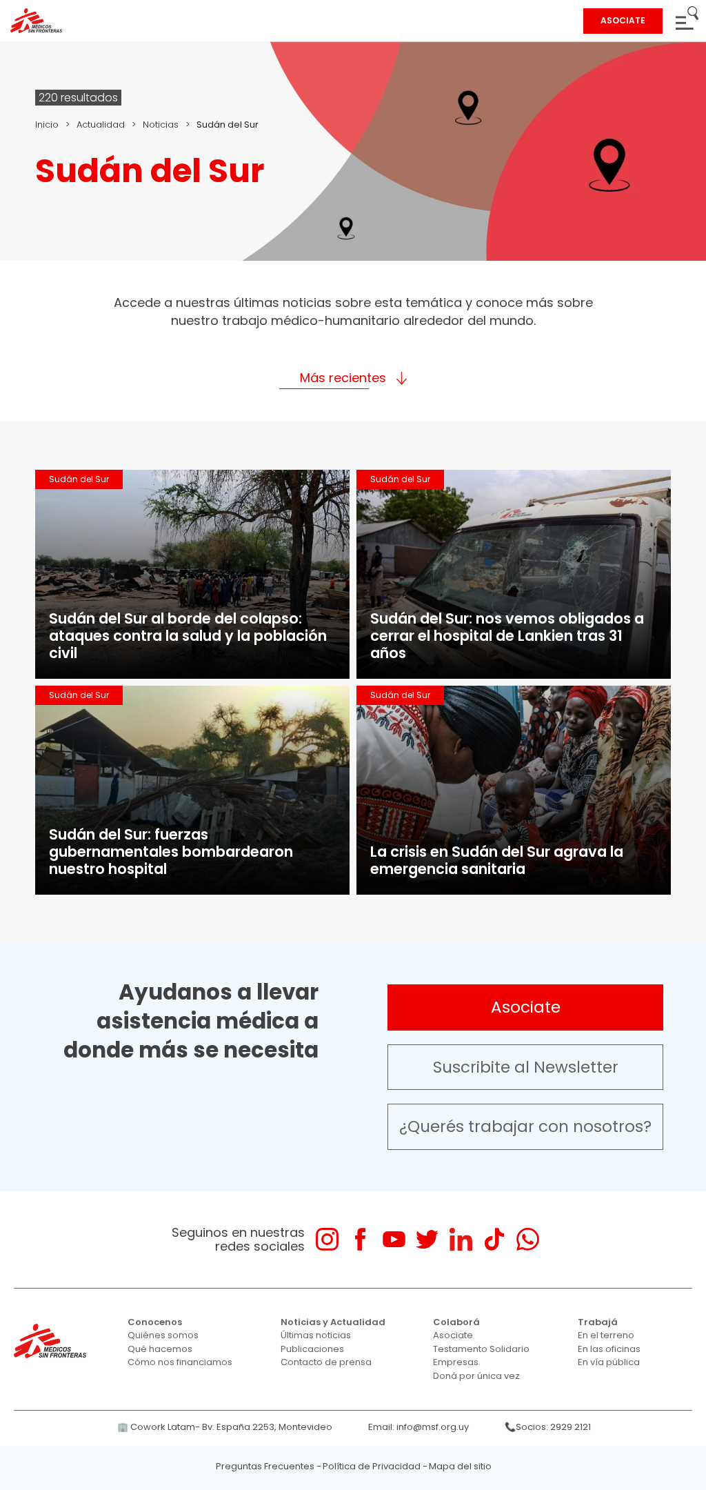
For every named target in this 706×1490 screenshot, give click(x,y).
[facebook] (360, 1239)
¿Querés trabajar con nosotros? (525, 1126)
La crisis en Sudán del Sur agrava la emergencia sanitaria (496, 860)
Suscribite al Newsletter (525, 1067)
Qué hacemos (160, 1348)
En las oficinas (609, 1348)
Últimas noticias (316, 1335)
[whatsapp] (527, 1239)
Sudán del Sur (79, 479)
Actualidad (101, 124)
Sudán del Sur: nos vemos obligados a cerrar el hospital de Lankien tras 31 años (507, 635)
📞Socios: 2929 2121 (548, 1426)
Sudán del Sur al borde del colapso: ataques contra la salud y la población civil (188, 635)
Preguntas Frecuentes (265, 1466)
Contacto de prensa (326, 1362)
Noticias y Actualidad (333, 1322)
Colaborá (456, 1322)
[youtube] (394, 1239)
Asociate (526, 1007)
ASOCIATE (623, 20)
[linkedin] (461, 1239)
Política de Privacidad (372, 1466)
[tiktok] (494, 1239)
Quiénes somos (163, 1335)
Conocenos (155, 1322)
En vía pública (609, 1362)
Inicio (47, 124)
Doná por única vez (476, 1375)
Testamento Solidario (481, 1348)
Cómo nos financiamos (180, 1362)
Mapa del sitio (460, 1466)
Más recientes (343, 377)
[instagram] (327, 1239)
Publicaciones (312, 1348)
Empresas (455, 1362)
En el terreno (606, 1335)
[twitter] (427, 1239)
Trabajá (598, 1322)
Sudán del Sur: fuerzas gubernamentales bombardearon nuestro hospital (171, 851)
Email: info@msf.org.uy (418, 1426)
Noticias (161, 124)
